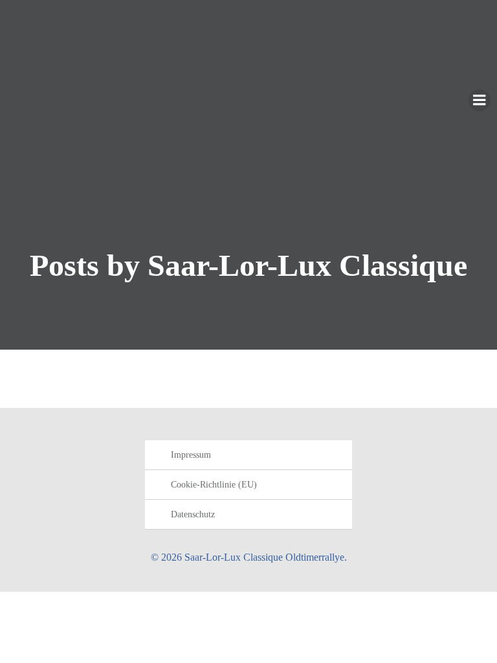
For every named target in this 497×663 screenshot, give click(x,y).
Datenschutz (193, 514)
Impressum (191, 455)
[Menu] (480, 100)
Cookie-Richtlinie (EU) (214, 484)
